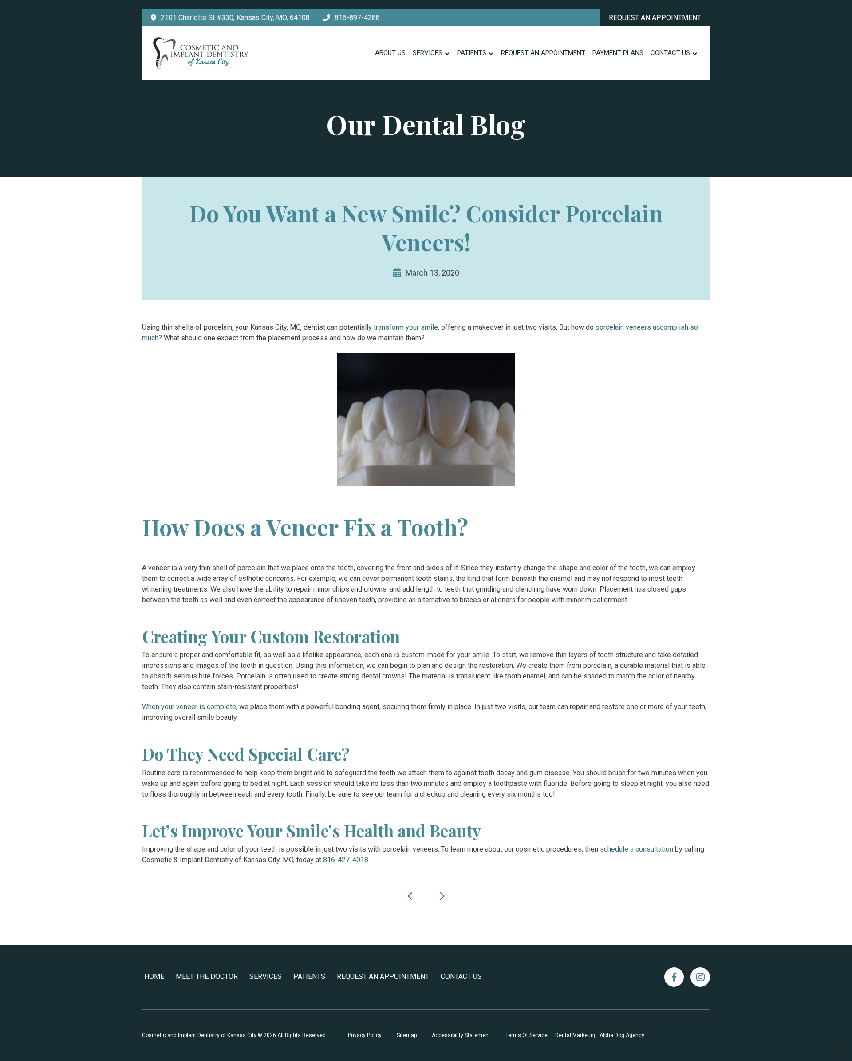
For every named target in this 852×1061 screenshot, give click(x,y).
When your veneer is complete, (189, 706)
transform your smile (406, 327)
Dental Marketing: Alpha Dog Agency (599, 1035)
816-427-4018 (345, 860)
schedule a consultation (636, 849)
